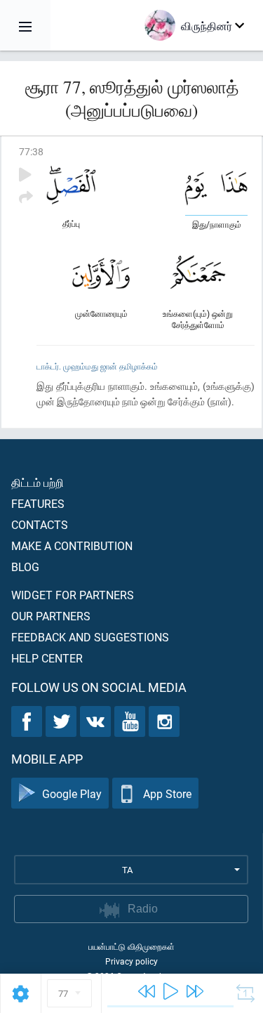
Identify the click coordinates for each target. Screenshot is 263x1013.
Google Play (72, 793)
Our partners (50, 615)
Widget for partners (72, 594)
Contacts (39, 524)
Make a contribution (72, 545)
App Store (167, 793)
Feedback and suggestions (90, 636)
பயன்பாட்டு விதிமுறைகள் (131, 946)
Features (38, 503)
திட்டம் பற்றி (37, 482)
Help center (47, 658)
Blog (25, 566)
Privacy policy (131, 961)
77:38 (31, 151)
